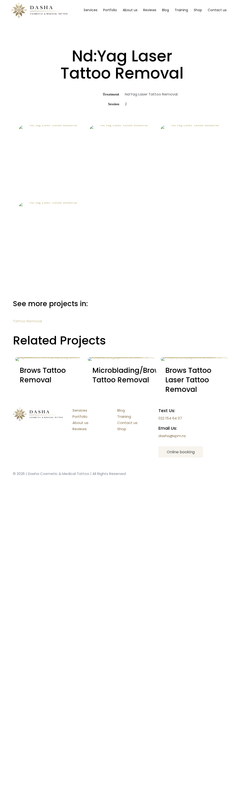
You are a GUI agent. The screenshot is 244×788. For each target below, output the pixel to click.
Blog (121, 410)
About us (80, 422)
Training (124, 416)
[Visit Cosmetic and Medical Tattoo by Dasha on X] (187, 717)
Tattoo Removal (27, 321)
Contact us (127, 422)
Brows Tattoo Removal (43, 375)
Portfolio (79, 416)
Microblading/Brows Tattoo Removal (128, 375)
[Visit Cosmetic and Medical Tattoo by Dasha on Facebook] (187, 574)
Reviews (79, 428)
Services (79, 410)
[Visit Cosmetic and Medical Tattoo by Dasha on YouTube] (187, 502)
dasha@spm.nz (172, 435)
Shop (121, 428)
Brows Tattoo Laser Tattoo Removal (188, 379)
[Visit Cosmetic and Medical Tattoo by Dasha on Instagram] (187, 645)
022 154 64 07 (170, 418)
